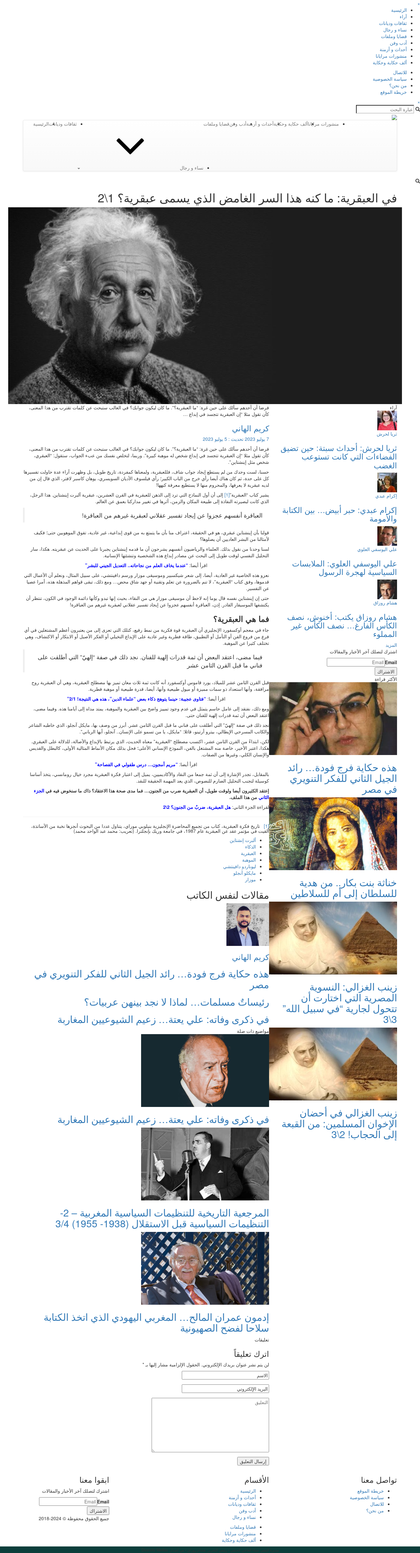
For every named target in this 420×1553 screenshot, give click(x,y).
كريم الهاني (250, 428)
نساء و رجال (395, 29)
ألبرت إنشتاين (243, 840)
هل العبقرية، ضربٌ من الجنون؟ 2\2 (197, 807)
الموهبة (249, 859)
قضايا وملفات (394, 36)
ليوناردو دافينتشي (239, 866)
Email (391, 662)
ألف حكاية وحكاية (390, 62)
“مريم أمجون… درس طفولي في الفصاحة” (136, 764)
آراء (403, 16)
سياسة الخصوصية (390, 78)
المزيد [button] (391, 645)
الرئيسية (399, 10)
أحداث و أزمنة (393, 49)
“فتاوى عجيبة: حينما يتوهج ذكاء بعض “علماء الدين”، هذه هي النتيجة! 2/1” (136, 698)
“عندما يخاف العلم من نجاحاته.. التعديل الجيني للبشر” (136, 565)
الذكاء (250, 846)
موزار (250, 879)
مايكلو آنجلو (244, 872)
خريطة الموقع (393, 92)
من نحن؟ (398, 85)
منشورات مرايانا (391, 55)
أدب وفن (398, 42)
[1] (227, 494)
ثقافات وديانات (393, 23)
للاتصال (400, 72)
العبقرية (248, 853)
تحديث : (236, 439)
